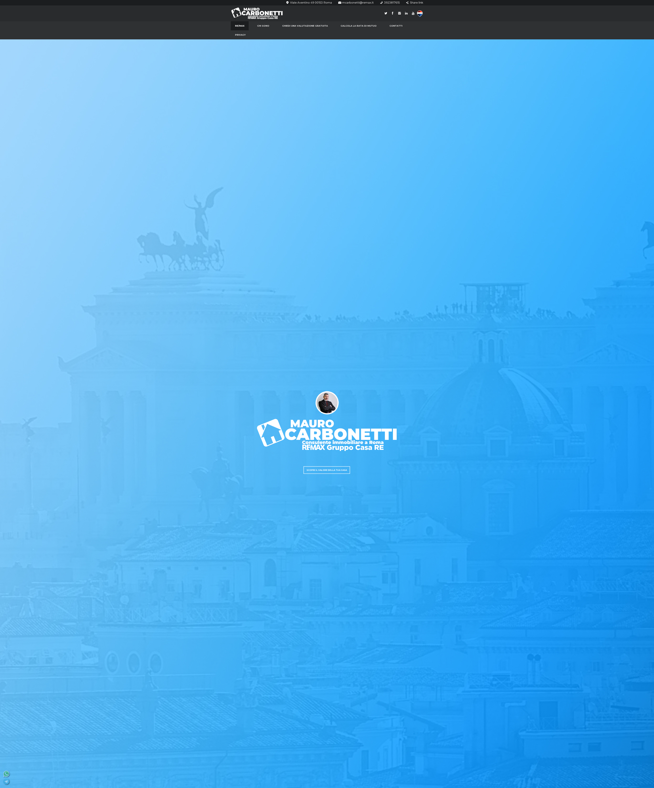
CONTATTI (396, 25)
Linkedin (406, 13)
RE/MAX (239, 25)
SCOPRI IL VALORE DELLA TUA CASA (327, 470)
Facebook (393, 13)
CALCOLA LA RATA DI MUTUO (359, 25)
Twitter (386, 13)
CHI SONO (263, 25)
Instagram (399, 13)
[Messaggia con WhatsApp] (7, 776)
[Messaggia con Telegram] (7, 784)
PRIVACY (240, 34)
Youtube (413, 13)
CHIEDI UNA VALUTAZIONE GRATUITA (305, 25)
